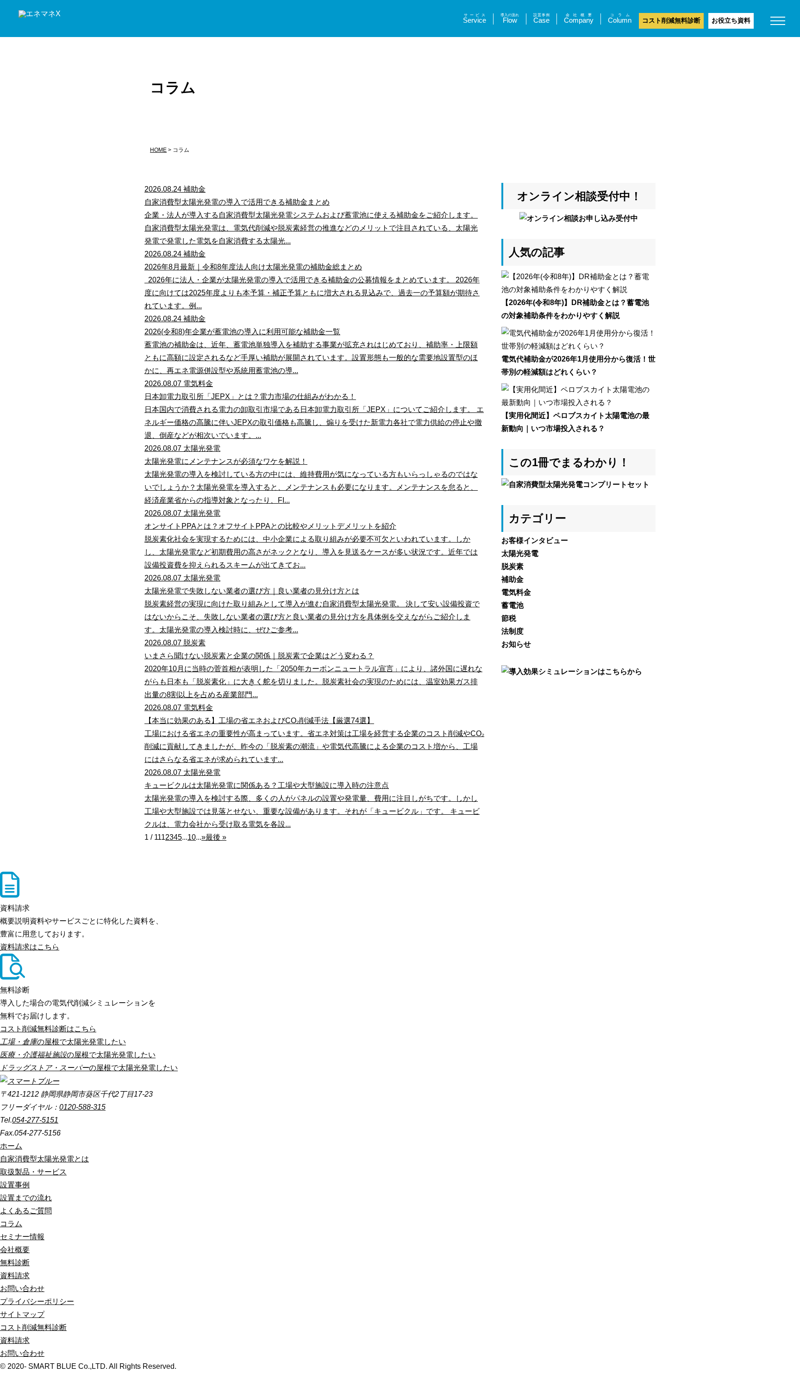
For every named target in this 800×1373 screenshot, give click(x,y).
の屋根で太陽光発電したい (63, 1042)
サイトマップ (22, 1314)
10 (192, 837)
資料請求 (15, 1275)
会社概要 (15, 1250)
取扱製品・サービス (33, 1172)
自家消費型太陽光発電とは (44, 1159)
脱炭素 (512, 566)
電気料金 (516, 592)
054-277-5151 (35, 1120)
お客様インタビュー (534, 540)
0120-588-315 (82, 1107)
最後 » (216, 837)
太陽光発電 (519, 553)
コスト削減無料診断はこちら (48, 1029)
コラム (11, 1224)
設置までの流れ (26, 1198)
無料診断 (15, 1263)
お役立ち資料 (731, 20)
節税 (508, 618)
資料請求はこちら (29, 947)
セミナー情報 (22, 1237)
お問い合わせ (22, 1288)
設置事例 (15, 1185)
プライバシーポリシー (37, 1301)
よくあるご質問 (26, 1211)
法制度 (512, 631)
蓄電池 (512, 605)
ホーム (11, 1146)
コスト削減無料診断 (671, 20)
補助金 (512, 579)
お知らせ (516, 644)
